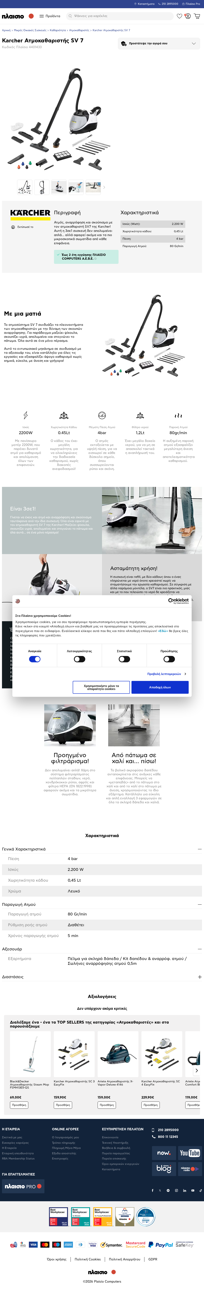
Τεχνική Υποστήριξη (115, 1142)
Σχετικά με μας (12, 1137)
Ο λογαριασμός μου (65, 1137)
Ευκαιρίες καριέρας (15, 1142)
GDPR (152, 1259)
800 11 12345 (168, 1136)
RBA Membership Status (18, 1158)
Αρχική (6, 30)
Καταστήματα (146, 4)
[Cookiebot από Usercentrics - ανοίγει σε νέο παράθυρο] (171, 601)
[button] (7, 1071)
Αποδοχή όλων (160, 687)
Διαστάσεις (102, 976)
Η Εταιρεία (9, 1148)
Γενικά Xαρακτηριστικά (102, 849)
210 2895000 (168, 1130)
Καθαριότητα (58, 30)
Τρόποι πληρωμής (63, 1142)
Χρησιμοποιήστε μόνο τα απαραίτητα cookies (101, 687)
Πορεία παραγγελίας (116, 1153)
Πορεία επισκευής (114, 1158)
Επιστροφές (60, 1158)
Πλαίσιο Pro (193, 4)
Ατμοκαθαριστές (79, 30)
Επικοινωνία (110, 1137)
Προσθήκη (19, 1105)
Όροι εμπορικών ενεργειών (120, 1164)
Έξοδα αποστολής (64, 1153)
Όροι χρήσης (57, 1259)
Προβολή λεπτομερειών (164, 674)
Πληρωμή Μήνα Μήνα (66, 1148)
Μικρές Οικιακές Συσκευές (30, 30)
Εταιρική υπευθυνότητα (18, 1153)
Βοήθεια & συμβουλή (116, 1148)
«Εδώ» (163, 630)
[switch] (79, 659)
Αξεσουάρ (102, 949)
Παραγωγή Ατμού (102, 904)
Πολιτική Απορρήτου (124, 1259)
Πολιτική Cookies (88, 1259)
